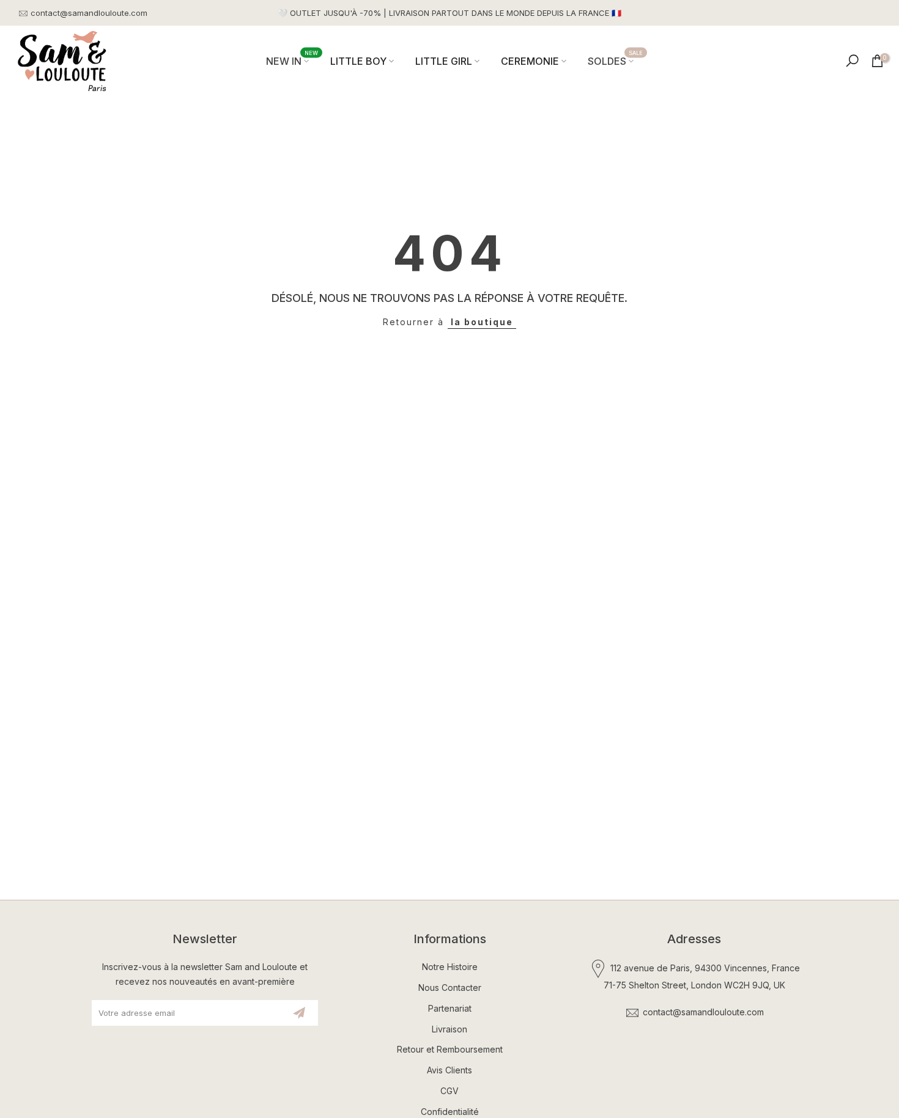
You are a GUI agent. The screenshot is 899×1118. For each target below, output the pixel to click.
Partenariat (450, 1008)
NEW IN (292, 60)
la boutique (482, 322)
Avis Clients (449, 1070)
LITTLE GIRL (443, 61)
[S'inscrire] (299, 1013)
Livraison (449, 1029)
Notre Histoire (450, 967)
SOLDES (615, 60)
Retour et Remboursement (450, 1049)
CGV (449, 1091)
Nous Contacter (449, 987)
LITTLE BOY (358, 61)
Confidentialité (450, 1111)
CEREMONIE (530, 61)
